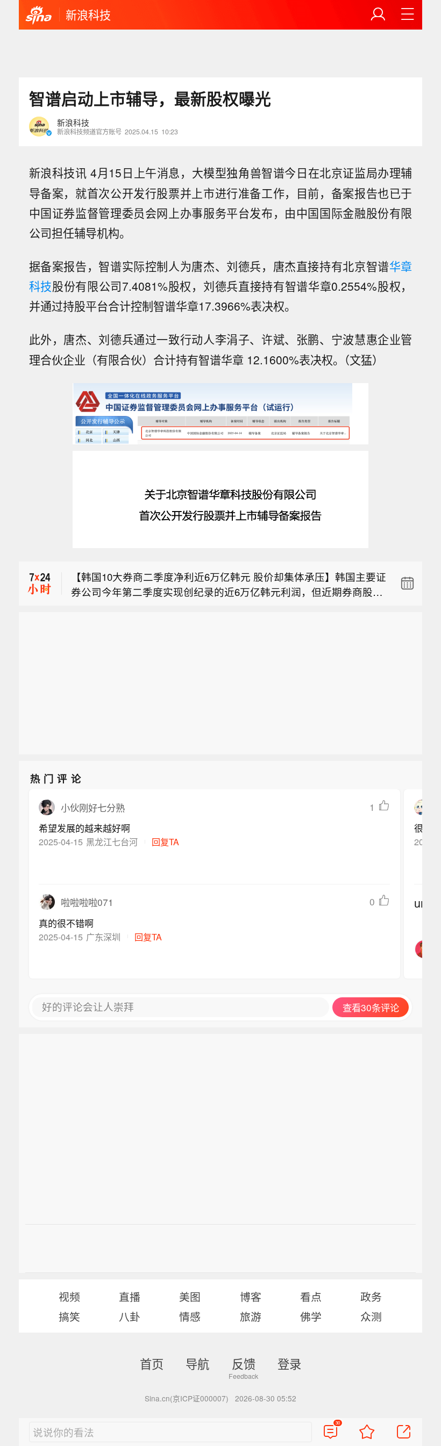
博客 (250, 1296)
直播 (129, 1296)
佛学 (311, 1316)
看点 (311, 1296)
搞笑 (69, 1316)
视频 (69, 1296)
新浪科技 (88, 14)
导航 (197, 1363)
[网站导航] (408, 14)
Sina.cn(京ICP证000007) (187, 1398)
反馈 (243, 1363)
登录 (289, 1363)
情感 (190, 1316)
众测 (371, 1316)
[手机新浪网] (38, 15)
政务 (371, 1296)
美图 (190, 1296)
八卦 (129, 1316)
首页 (151, 1363)
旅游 (250, 1316)
